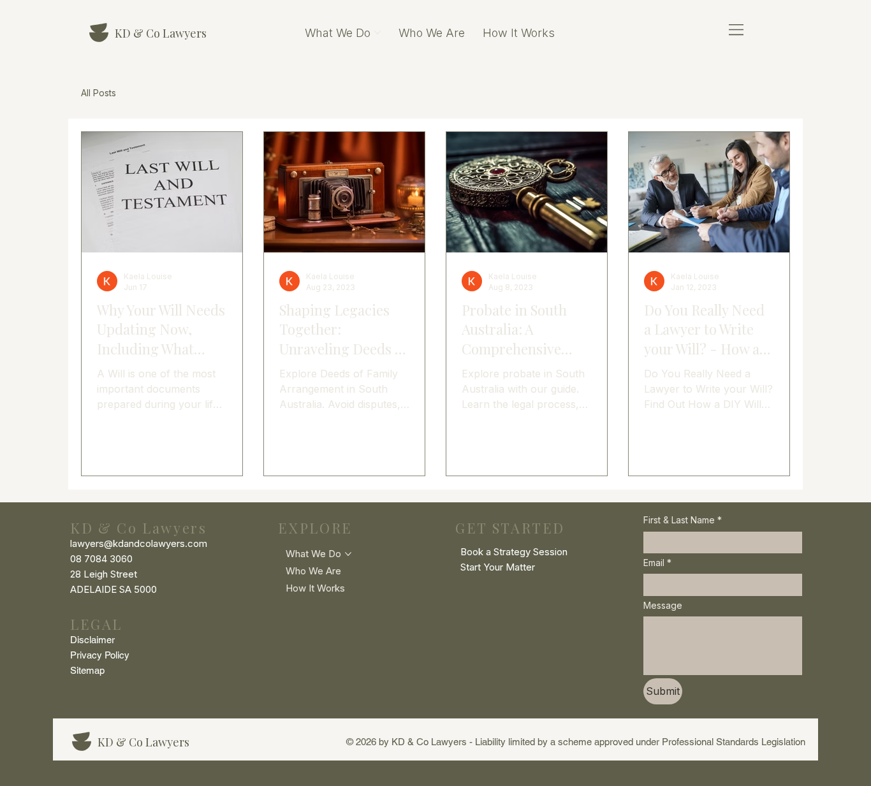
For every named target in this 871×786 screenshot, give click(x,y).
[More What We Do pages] (377, 32)
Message (662, 605)
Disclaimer (92, 639)
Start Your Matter (497, 567)
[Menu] (737, 29)
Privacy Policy (99, 655)
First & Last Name (682, 519)
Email (657, 562)
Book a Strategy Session (513, 552)
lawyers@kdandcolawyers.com (138, 543)
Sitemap (87, 670)
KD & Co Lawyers (161, 33)
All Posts (98, 92)
